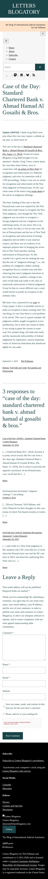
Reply (5, 481)
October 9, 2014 (9, 498)
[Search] (40, 67)
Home (11, 47)
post (35, 302)
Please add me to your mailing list (21, 714)
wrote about (36, 191)
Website (6, 691)
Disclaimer (8, 809)
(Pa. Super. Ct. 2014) (23, 150)
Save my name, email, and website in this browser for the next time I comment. (25, 706)
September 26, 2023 (11, 539)
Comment (8, 633)
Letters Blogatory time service (17, 771)
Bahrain (6, 368)
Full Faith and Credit (18, 368)
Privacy (6, 802)
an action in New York (28, 169)
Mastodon (7, 788)
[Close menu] (6, 41)
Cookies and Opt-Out (12, 806)
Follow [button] (9, 829)
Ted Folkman (27, 361)
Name (6, 664)
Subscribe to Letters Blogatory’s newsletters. (23, 760)
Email (6, 677)
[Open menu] (42, 34)
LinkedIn (7, 784)
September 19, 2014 (11, 445)
